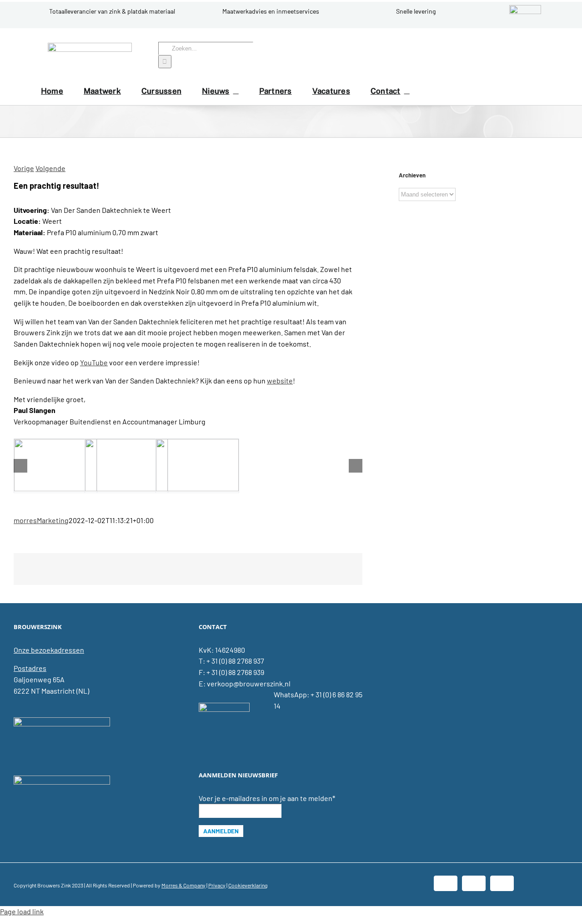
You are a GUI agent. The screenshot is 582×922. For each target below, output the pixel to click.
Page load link (22, 911)
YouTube (94, 362)
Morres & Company (183, 885)
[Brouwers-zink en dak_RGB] (90, 46)
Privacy (217, 885)
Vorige (24, 168)
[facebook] (503, 55)
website (280, 380)
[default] (55, 466)
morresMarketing (41, 520)
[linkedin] (517, 55)
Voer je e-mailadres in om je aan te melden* (267, 798)
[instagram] (532, 55)
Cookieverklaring (247, 885)
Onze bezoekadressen (49, 649)
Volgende (50, 168)
